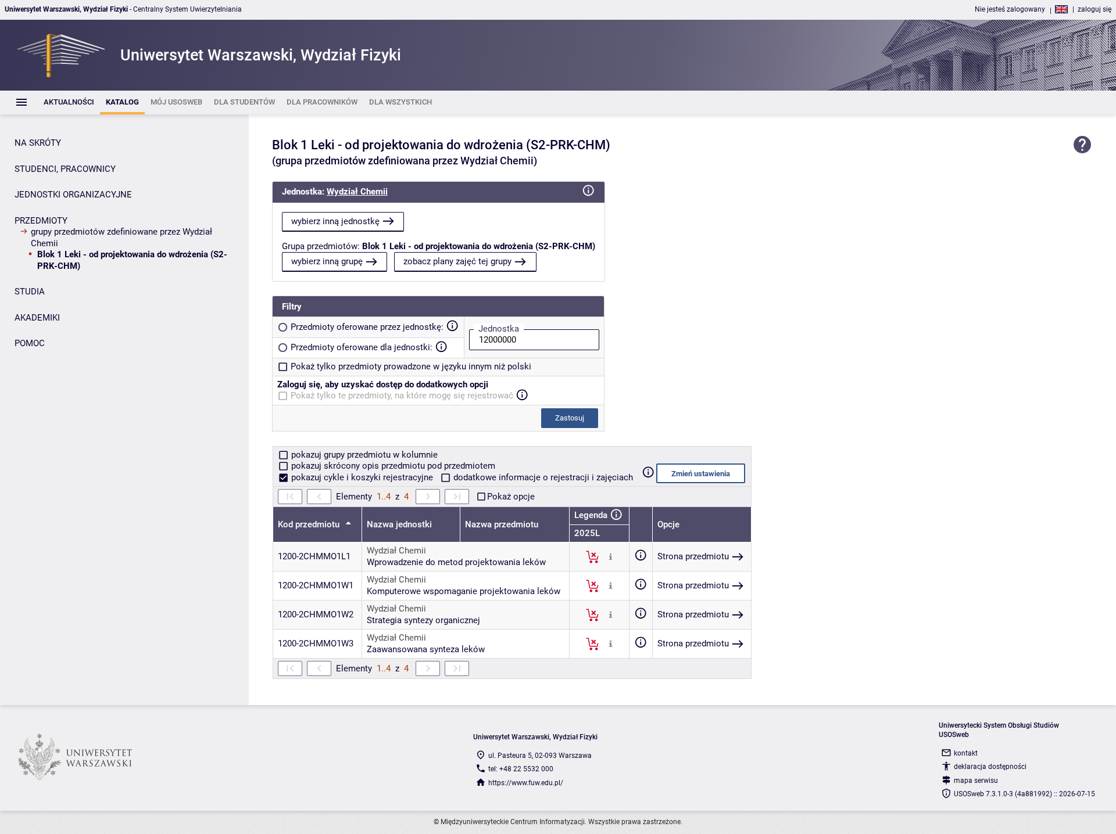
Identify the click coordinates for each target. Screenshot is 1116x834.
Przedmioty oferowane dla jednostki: (361, 347)
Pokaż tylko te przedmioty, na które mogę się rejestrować (402, 395)
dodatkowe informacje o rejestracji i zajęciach (542, 477)
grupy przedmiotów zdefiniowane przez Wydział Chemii (121, 238)
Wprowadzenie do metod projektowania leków (456, 562)
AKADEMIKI (37, 317)
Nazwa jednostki (399, 524)
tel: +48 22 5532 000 (520, 769)
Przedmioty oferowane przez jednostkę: (367, 327)
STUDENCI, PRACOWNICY (65, 169)
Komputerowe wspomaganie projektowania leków (463, 591)
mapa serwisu (976, 781)
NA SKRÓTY (38, 143)
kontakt (966, 753)
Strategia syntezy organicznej (423, 620)
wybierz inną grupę (327, 261)
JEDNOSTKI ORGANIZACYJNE (73, 194)
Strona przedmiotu (693, 556)
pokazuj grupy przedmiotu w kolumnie (363, 455)
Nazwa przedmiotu (501, 524)
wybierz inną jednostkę (335, 221)
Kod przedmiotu (310, 524)
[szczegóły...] (610, 556)
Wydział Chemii (357, 191)
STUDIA (30, 291)
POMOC (30, 343)
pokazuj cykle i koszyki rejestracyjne (362, 477)
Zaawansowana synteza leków (426, 649)
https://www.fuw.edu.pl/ (525, 783)
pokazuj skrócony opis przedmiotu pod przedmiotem (392, 466)
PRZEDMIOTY (41, 220)
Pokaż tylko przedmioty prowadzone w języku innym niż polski (411, 366)
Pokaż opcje (511, 496)
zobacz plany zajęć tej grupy (457, 261)
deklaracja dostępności (990, 767)
